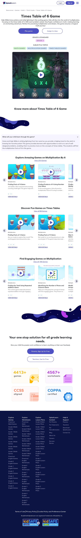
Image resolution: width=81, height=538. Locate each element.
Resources (9, 10)
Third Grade (30, 10)
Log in (60, 3)
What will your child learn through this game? (18, 137)
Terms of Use (20, 512)
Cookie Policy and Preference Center (52, 512)
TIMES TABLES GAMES (57, 48)
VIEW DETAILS (12, 196)
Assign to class (52, 31)
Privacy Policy (31, 512)
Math (23, 10)
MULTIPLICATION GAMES (37, 48)
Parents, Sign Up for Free (40, 351)
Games (17, 10)
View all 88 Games (40, 211)
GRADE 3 (40, 40)
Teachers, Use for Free (40, 359)
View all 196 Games (40, 262)
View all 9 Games (40, 160)
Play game (28, 31)
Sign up (70, 3)
